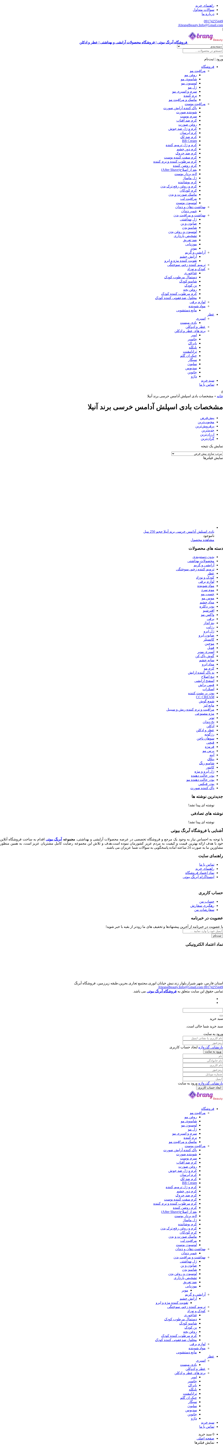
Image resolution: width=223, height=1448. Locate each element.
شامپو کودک (188, 281)
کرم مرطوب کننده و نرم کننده (175, 161)
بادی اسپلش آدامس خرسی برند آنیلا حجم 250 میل (178, 531)
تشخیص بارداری (185, 236)
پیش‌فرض (207, 418)
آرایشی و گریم (195, 252)
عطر (210, 314)
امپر (194, 335)
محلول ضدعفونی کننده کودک (176, 298)
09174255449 (213, 21)
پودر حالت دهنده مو (200, 780)
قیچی (210, 742)
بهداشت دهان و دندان (190, 207)
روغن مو (190, 75)
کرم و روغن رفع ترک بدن (178, 186)
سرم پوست (188, 116)
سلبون (192, 364)
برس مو (208, 751)
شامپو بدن (189, 227)
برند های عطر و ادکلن (190, 331)
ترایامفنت (190, 351)
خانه (220, 396)
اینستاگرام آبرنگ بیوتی (198, 877)
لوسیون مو (189, 83)
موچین (209, 643)
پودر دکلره (206, 606)
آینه (211, 755)
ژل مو (192, 87)
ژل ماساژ (190, 178)
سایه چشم (206, 660)
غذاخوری (190, 273)
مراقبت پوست (195, 104)
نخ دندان (208, 722)
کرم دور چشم (187, 149)
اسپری (201, 318)
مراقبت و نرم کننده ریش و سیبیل (190, 709)
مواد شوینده (197, 306)
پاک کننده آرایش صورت (180, 108)
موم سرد (207, 590)
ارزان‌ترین (207, 434)
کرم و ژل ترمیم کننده (181, 145)
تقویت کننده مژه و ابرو (180, 260)
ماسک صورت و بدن (183, 194)
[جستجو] (221, 56)
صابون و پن (189, 223)
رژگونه (209, 734)
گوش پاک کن (204, 656)
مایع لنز (208, 705)
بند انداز (209, 623)
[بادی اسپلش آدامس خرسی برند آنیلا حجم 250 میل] (149, 527)
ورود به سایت (213, 1051)
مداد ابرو (208, 664)
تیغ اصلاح (207, 676)
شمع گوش (206, 701)
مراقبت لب (188, 198)
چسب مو (207, 594)
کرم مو (209, 668)
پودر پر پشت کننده (201, 693)
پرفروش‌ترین (204, 426)
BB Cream (189, 141)
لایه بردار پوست (185, 174)
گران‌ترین (207, 438)
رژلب (210, 627)
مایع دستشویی (186, 310)
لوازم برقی (198, 302)
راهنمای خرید (204, 5)
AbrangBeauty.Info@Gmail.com (200, 25)
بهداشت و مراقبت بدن (190, 215)
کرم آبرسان (188, 133)
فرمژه (209, 746)
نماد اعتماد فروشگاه (199, 873)
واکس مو (207, 614)
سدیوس (191, 368)
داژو (194, 376)
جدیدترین (207, 430)
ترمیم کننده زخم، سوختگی (186, 265)
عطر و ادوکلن (196, 327)
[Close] (221, 1015)
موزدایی (191, 244)
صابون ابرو (206, 635)
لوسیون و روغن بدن (182, 232)
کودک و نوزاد (196, 269)
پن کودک (190, 285)
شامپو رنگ (206, 763)
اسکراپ (208, 689)
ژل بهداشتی (188, 219)
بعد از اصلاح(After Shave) (179, 170)
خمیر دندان (189, 211)
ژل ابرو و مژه (204, 771)
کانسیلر (208, 639)
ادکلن (210, 726)
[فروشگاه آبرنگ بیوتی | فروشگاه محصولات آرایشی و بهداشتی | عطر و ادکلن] (205, 1101)
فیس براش (206, 685)
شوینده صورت (186, 112)
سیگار (192, 360)
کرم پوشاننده (187, 182)
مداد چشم (207, 602)
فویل (210, 648)
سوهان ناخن (205, 738)
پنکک (210, 759)
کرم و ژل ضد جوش (182, 128)
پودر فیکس (206, 784)
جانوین (192, 372)
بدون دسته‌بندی (203, 557)
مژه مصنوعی (204, 713)
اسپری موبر (205, 652)
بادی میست (188, 322)
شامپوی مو (189, 79)
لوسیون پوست (186, 203)
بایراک (192, 343)
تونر (211, 718)
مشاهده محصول (202, 540)
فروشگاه (207, 66)
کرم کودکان (188, 190)
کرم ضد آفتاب (186, 120)
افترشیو (208, 610)
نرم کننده (190, 95)
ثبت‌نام (217, 935)
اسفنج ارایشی (204, 681)
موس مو (208, 598)
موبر (193, 248)
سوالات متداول (203, 10)
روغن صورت (187, 124)
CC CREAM (205, 697)
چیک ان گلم (188, 355)
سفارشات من (204, 910)
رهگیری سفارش (202, 905)
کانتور (210, 767)
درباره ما (208, 14)
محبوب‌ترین (206, 422)
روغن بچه (190, 289)
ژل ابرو (209, 631)
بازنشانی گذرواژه (210, 1047)
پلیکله (193, 347)
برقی (210, 619)
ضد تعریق (190, 240)
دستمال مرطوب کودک (180, 277)
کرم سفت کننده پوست (180, 157)
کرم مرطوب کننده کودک (179, 294)
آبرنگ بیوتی (54, 839)
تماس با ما (206, 384)
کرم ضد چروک (186, 153)
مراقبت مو (198, 71)
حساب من (206, 901)
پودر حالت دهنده (202, 775)
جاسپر (192, 339)
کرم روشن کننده (185, 165)
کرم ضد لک (188, 137)
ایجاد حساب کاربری (209, 1087)
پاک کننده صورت (202, 788)
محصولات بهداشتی (201, 561)
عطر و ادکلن (205, 730)
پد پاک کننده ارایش (201, 672)
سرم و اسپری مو (184, 91)
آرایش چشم (188, 256)
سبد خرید (207, 380)
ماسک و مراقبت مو (183, 100)
